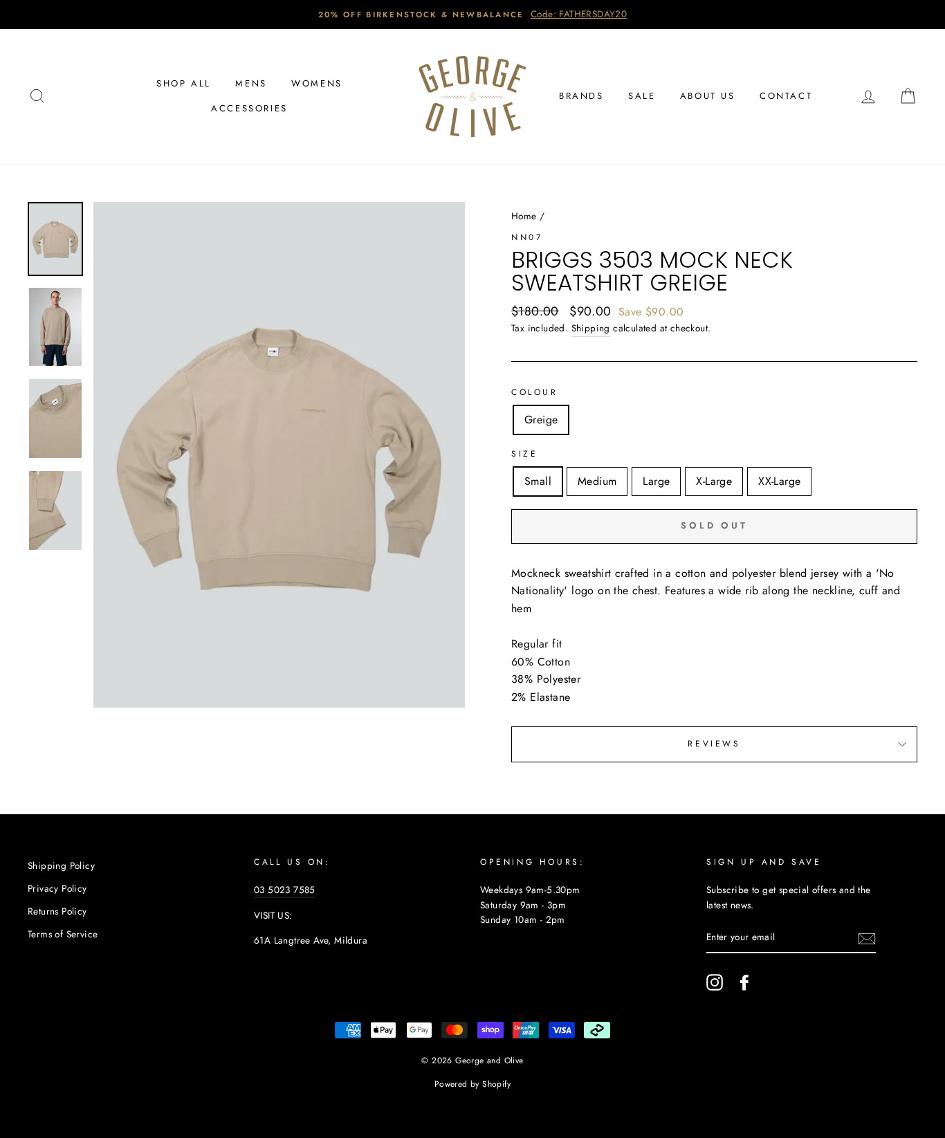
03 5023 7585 (284, 890)
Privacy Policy (57, 888)
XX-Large (779, 481)
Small (537, 481)
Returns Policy (57, 911)
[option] (472, 14)
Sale (641, 95)
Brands (581, 95)
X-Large (714, 481)
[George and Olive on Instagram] (714, 982)
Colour (534, 392)
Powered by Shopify (472, 1084)
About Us (707, 95)
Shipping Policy (61, 865)
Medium (597, 481)
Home (524, 216)
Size (524, 454)
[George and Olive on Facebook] (744, 982)
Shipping (590, 328)
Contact (786, 95)
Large (656, 481)
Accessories (249, 108)
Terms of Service (63, 934)
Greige (541, 420)
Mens (250, 83)
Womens (316, 83)
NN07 (526, 237)
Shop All (183, 83)
